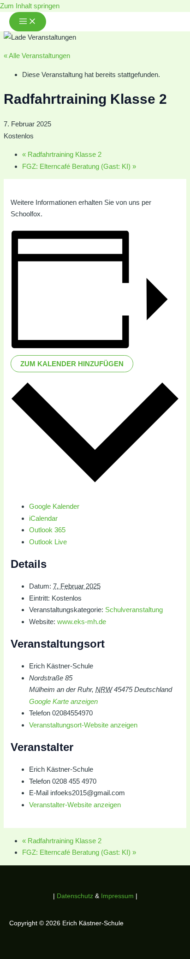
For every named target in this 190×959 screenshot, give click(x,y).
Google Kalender (54, 506)
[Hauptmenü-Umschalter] (27, 21)
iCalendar (43, 518)
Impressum (117, 895)
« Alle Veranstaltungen (37, 56)
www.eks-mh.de (81, 621)
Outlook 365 (47, 530)
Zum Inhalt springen (29, 6)
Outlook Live (48, 542)
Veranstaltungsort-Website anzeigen (83, 725)
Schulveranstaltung (134, 610)
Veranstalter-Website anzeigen (75, 805)
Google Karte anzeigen (63, 701)
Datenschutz (76, 895)
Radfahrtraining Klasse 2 (61, 154)
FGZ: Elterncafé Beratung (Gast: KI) (79, 166)
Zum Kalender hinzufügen (72, 364)
